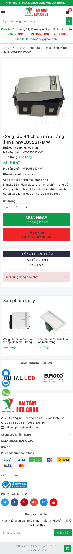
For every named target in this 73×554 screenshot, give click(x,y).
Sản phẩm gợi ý (19, 300)
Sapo (44, 549)
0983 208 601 (55, 34)
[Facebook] (6, 373)
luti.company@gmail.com (41, 39)
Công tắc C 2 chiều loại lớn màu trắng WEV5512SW (53, 341)
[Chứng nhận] (14, 484)
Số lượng (9, 201)
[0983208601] (5, 392)
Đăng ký (62, 532)
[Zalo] (6, 383)
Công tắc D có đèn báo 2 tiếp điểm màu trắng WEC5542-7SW (18, 341)
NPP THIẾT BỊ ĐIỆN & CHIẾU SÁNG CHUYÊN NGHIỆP (36, 2)
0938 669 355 (29, 34)
